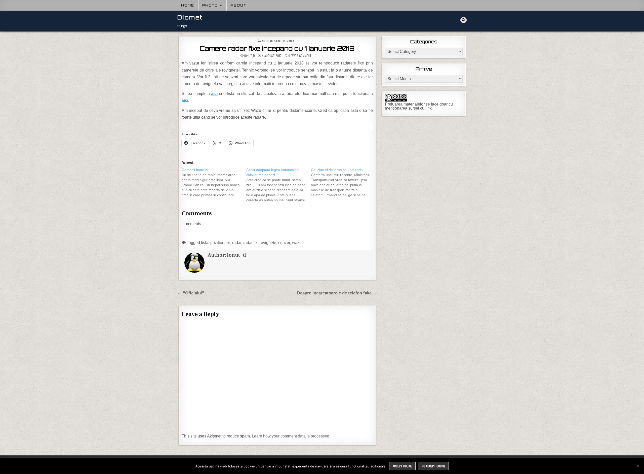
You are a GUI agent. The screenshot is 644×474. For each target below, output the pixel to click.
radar (236, 243)
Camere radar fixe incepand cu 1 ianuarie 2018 (277, 48)
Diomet (190, 17)
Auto (265, 41)
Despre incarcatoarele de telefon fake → (337, 293)
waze (297, 243)
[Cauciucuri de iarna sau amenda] (343, 182)
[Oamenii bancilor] (214, 182)
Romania (288, 41)
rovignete (268, 243)
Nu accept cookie (433, 465)
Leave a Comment (300, 55)
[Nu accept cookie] (637, 465)
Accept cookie (402, 465)
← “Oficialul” (190, 293)
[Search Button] (463, 20)
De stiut (275, 41)
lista (204, 243)
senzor (284, 243)
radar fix (250, 243)
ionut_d (249, 55)
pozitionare (220, 243)
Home (187, 5)
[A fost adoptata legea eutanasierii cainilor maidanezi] (278, 184)
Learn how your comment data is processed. (291, 436)
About (238, 5)
